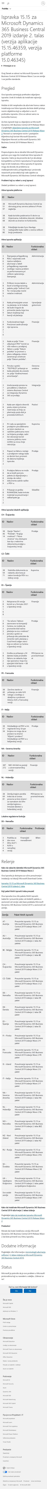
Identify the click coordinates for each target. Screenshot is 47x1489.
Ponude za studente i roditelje (11, 1365)
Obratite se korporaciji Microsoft (12, 1481)
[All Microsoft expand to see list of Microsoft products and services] (3, 3)
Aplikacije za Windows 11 (10, 1311)
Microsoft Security (8, 1384)
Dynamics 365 (7, 1392)
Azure (4, 1388)
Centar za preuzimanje (9, 1326)
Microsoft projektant (9, 1418)
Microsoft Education (9, 1341)
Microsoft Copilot (8, 1303)
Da (16, 1290)
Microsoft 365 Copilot (9, 1403)
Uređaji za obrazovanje (9, 1345)
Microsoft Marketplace (9, 1430)
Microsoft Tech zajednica (10, 1426)
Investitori (6, 1461)
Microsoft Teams (8, 1407)
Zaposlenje (6, 1453)
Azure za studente (8, 1369)
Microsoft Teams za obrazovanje (12, 1349)
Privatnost (26, 1481)
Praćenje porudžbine (9, 1330)
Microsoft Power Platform (10, 1434)
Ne (30, 1290)
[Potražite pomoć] (8, 3)
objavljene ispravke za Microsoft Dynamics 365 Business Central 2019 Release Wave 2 (22, 130)
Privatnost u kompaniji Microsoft (12, 1457)
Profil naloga (6, 1322)
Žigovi (4, 1485)
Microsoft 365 (7, 1307)
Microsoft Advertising (9, 1399)
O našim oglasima (13, 1485)
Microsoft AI (6, 1380)
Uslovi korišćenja (36, 1481)
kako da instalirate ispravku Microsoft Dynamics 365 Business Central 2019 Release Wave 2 (22, 1218)
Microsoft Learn (7, 1422)
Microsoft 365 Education (10, 1353)
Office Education (7, 1357)
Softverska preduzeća (9, 1438)
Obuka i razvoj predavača (10, 1361)
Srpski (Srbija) (10, 1468)
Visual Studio (7, 1442)
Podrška (5, 8)
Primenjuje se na (9, 66)
